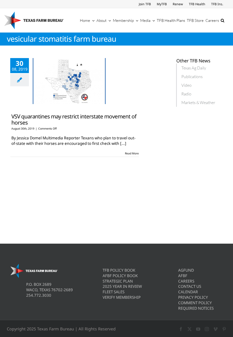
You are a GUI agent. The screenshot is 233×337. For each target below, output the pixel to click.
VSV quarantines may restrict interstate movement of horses (73, 119)
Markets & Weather (198, 102)
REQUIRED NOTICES (196, 308)
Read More (132, 153)
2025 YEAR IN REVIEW (122, 286)
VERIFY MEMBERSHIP (122, 297)
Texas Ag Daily (193, 67)
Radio (186, 93)
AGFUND (186, 270)
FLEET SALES (113, 291)
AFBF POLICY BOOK (120, 275)
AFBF (182, 275)
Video (186, 85)
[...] (123, 143)
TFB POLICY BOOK (119, 270)
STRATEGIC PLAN (118, 281)
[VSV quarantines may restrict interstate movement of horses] (69, 81)
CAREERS (186, 281)
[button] (222, 20)
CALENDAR (188, 291)
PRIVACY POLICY (193, 297)
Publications (192, 76)
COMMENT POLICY (195, 302)
